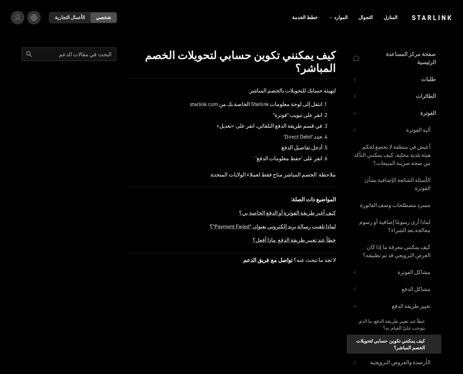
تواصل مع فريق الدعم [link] (267, 260)
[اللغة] (34, 17)
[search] (29, 54)
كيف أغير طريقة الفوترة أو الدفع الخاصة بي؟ (287, 213)
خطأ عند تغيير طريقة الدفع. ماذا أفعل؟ (294, 240)
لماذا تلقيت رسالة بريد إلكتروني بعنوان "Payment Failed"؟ (273, 226)
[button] (394, 79)
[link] (431, 17)
